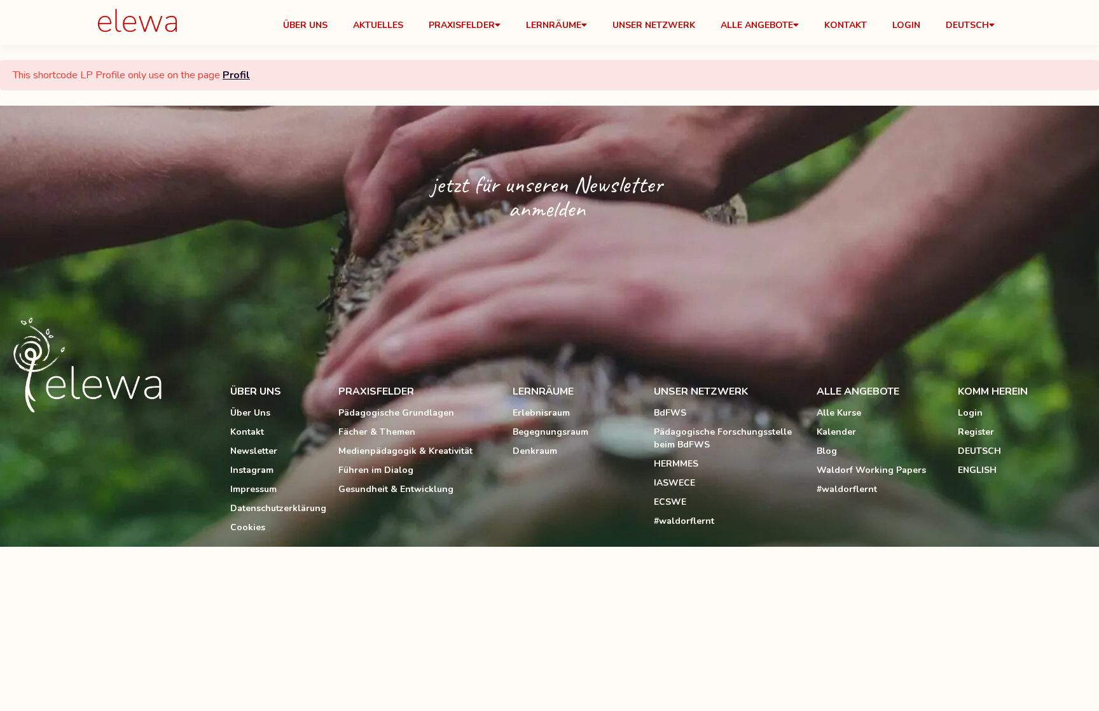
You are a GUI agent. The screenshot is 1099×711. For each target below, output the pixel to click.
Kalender (836, 432)
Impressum (253, 489)
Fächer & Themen (376, 432)
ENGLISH (977, 470)
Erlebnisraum (541, 413)
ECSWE (670, 502)
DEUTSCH (979, 451)
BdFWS (670, 413)
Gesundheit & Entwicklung (395, 489)
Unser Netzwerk (653, 25)
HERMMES (676, 464)
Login (906, 25)
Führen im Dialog (375, 470)
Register (976, 432)
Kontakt (845, 25)
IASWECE (674, 483)
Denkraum (535, 451)
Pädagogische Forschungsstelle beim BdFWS (723, 438)
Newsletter (253, 451)
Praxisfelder (462, 25)
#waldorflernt (684, 521)
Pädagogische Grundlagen (396, 413)
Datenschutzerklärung (278, 508)
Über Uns (305, 25)
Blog (827, 451)
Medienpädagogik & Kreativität (405, 451)
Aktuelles (378, 25)
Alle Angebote (757, 25)
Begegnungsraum (550, 432)
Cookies (247, 527)
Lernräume (553, 25)
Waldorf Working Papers (871, 470)
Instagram (251, 470)
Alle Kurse (839, 413)
